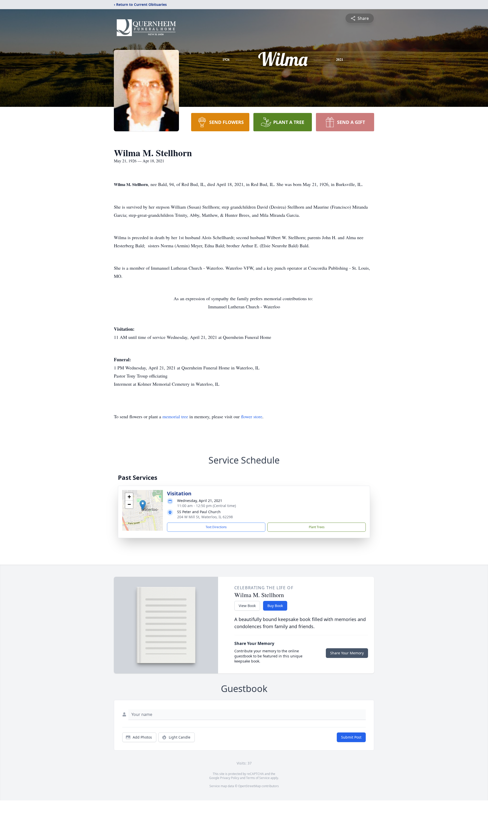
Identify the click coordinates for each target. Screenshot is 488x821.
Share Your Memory (347, 653)
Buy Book (275, 605)
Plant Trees (317, 527)
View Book (247, 605)
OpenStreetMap (249, 786)
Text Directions (216, 527)
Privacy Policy (229, 778)
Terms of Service (258, 778)
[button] (143, 505)
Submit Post (351, 737)
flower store (251, 416)
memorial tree (175, 416)
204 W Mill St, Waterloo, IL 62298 (205, 516)
